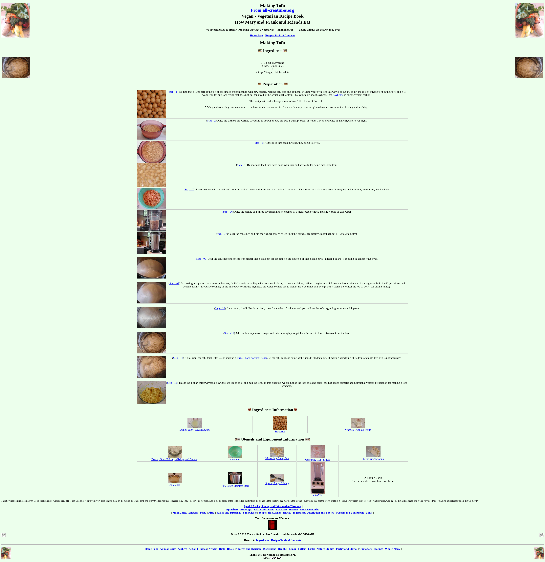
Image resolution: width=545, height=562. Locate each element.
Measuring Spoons (373, 458)
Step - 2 (211, 120)
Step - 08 (201, 258)
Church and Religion (248, 548)
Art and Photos (198, 548)
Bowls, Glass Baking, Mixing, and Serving (174, 459)
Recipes (378, 548)
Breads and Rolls (264, 509)
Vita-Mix (317, 495)
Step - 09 (174, 283)
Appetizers (232, 509)
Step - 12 (178, 357)
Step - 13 (172, 382)
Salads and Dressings (228, 512)
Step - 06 (228, 211)
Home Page (256, 35)
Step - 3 (259, 142)
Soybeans (338, 94)
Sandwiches (250, 512)
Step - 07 (222, 233)
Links (369, 512)
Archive (182, 548)
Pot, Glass (174, 484)
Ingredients (262, 540)
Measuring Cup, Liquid (317, 459)
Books (230, 548)
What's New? (392, 548)
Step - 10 (220, 308)
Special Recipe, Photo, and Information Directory (272, 506)
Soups (262, 512)
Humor (292, 548)
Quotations (365, 548)
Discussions (269, 548)
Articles (212, 548)
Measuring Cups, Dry (277, 458)
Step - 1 (173, 91)
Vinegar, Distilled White (358, 429)
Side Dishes (274, 512)
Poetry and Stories (346, 548)
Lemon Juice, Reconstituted (195, 429)
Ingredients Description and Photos (313, 512)
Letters (302, 548)
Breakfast (281, 509)
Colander (235, 459)
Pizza (211, 512)
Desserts (293, 509)
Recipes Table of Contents (280, 35)
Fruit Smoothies (309, 509)
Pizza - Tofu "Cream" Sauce (252, 357)
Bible (222, 548)
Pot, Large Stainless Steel (235, 485)
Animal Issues (168, 548)
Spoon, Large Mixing (277, 483)
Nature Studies (325, 548)
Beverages (246, 509)
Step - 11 (229, 333)
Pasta (203, 512)
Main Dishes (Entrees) (185, 512)
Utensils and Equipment (350, 512)
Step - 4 (241, 164)
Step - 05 (189, 189)
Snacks (287, 512)
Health (282, 548)
